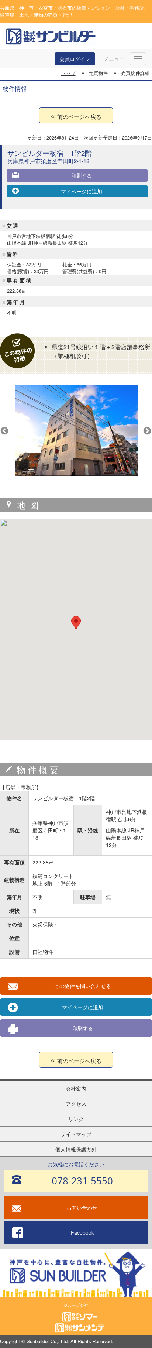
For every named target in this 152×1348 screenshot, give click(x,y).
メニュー (114, 58)
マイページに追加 (81, 191)
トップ (68, 72)
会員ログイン (74, 58)
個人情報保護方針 (76, 1149)
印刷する (81, 175)
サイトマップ (76, 1134)
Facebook (82, 1232)
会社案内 (76, 1088)
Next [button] (146, 430)
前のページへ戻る (79, 116)
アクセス (76, 1103)
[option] (83, 430)
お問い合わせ (81, 1207)
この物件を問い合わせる (82, 986)
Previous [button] (3, 430)
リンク (76, 1118)
